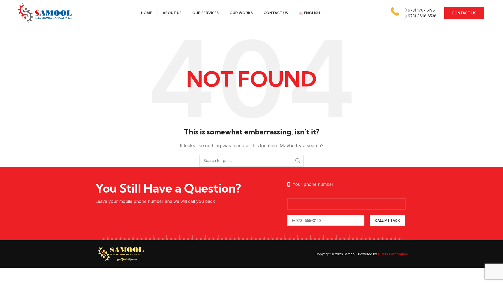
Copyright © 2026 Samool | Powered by (361, 254)
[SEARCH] (298, 161)
